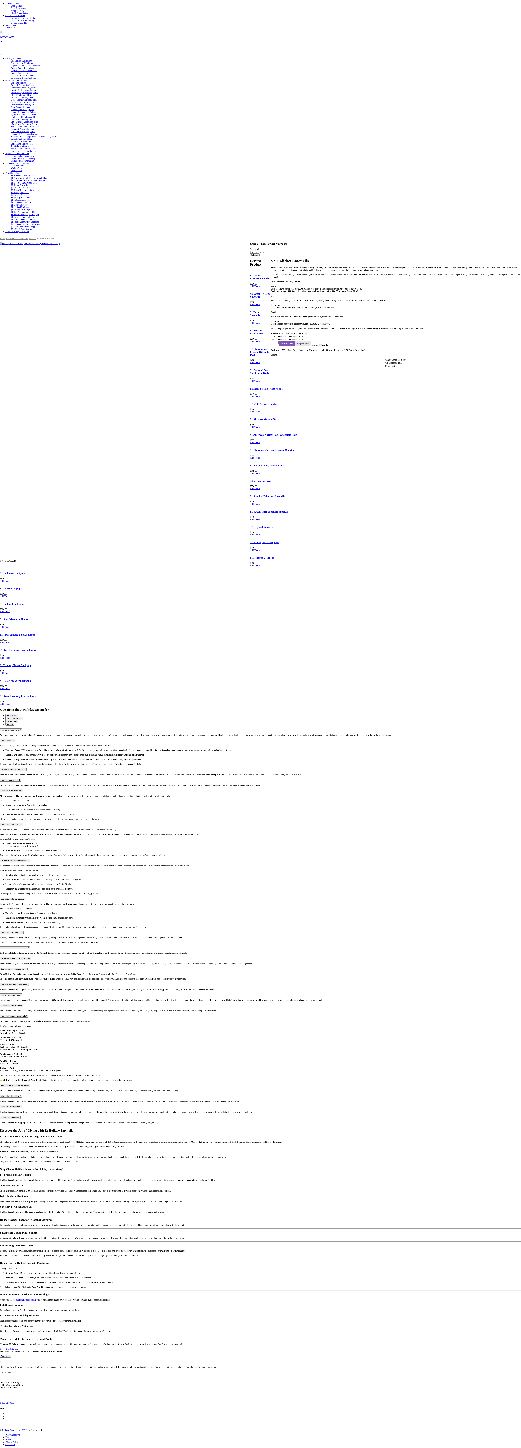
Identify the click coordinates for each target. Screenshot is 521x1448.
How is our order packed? (11, 1107)
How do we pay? (7, 740)
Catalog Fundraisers (14, 58)
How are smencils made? (11, 995)
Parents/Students (12, 3)
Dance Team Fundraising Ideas (24, 100)
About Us (9, 1440)
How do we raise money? (11, 730)
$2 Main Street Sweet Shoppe (23, 227)
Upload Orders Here (19, 23)
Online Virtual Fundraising (22, 161)
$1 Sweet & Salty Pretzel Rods (24, 183)
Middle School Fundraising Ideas (25, 127)
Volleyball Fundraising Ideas (23, 148)
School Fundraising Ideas (22, 139)
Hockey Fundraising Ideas (22, 119)
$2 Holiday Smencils (20, 192)
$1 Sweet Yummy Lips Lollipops (25, 214)
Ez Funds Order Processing (22, 20)
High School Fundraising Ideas (24, 117)
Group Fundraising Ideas (16, 80)
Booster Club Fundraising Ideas (24, 90)
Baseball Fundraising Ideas (22, 85)
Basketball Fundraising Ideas (23, 87)
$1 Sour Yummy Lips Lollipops (24, 212)
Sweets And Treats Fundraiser (23, 78)
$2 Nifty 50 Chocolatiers (257, 332)
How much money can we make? (14, 1016)
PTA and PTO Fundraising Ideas (25, 134)
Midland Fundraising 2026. (14, 1430)
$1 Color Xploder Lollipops (23, 219)
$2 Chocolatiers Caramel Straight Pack (259, 352)
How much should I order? (11, 824)
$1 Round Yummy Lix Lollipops (25, 222)
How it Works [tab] (12, 716)
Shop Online (16, 6)
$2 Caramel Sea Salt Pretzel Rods (25, 224)
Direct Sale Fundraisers (15, 173)
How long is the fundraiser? (11, 791)
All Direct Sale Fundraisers (17, 238)
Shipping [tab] (10, 724)
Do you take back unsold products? (15, 861)
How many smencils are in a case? (15, 948)
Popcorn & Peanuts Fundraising (24, 70)
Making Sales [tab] (12, 721)
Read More (5, 1356)
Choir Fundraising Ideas (21, 95)
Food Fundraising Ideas (21, 107)
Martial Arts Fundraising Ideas (24, 124)
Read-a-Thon (16, 170)
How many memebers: (259, 252)
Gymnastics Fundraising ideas (23, 114)
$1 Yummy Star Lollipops (22, 197)
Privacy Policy (11, 1442)
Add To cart (255, 286)
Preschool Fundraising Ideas (23, 131)
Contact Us (10, 28)
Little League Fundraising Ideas (24, 122)
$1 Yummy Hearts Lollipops (23, 217)
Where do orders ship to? (11, 1096)
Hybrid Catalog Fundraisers (17, 153)
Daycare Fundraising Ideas (22, 102)
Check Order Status (19, 13)
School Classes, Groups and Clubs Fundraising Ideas (33, 136)
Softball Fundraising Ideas (22, 144)
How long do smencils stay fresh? (14, 984)
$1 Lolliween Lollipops (21, 202)
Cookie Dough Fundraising (22, 68)
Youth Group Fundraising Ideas (24, 151)
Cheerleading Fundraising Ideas (24, 92)
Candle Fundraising (19, 73)
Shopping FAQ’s (18, 10)
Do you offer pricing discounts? (13, 769)
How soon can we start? (10, 780)
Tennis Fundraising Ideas (21, 146)
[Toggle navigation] (1, 54)
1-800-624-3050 (7, 37)
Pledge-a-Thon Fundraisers (17, 163)
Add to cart (287, 343)
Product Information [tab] (14, 718)
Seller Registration (19, 8)
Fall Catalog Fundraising (21, 61)
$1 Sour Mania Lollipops (21, 209)
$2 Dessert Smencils (255, 314)
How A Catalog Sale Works (17, 231)
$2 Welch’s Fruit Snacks (21, 229)
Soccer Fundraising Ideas (21, 141)
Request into (303, 343)
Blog (7, 1437)
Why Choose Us (12, 1435)
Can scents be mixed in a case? (13, 969)
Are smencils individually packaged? (15, 958)
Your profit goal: (257, 249)
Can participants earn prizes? (12, 899)
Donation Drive (17, 166)
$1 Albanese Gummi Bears (22, 175)
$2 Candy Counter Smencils (260, 277)
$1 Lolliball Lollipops (20, 207)
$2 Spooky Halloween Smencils (24, 188)
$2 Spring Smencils (19, 185)
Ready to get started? (9, 1349)
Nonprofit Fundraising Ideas (23, 129)
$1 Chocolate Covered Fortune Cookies (28, 180)
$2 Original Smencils (20, 195)
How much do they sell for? (12, 933)
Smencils (32, 238)
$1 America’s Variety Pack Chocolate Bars (29, 178)
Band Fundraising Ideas (21, 83)
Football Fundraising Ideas (22, 109)
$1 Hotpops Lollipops (20, 200)
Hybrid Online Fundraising (22, 156)
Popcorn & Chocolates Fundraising (26, 66)
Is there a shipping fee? (10, 1117)
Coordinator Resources (15, 15)
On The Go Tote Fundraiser (23, 75)
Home (2, 238)
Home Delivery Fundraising (23, 158)
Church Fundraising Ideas (22, 97)
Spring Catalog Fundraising (22, 63)
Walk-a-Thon (16, 168)
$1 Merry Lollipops (19, 205)
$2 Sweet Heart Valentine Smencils (26, 190)
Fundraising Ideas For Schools (24, 112)
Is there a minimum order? (11, 1006)
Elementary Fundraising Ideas (23, 105)
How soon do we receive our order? (15, 1086)
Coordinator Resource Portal (23, 18)
